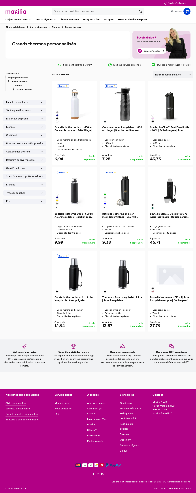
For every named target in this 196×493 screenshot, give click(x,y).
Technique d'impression (19, 110)
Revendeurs (93, 435)
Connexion (176, 11)
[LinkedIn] (102, 474)
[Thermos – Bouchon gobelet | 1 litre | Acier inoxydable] (122, 273)
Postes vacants (95, 441)
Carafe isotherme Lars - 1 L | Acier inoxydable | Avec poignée (74, 299)
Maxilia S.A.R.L (13, 73)
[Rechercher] (140, 11)
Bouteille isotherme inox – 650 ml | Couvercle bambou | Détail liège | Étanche (74, 129)
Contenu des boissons (18, 151)
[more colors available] (57, 207)
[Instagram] (98, 474)
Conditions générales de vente (130, 405)
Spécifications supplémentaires (23, 176)
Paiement (125, 434)
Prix (8, 201)
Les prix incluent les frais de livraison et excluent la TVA (138, 481)
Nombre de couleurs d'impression (24, 143)
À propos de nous (96, 403)
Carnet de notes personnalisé (22, 414)
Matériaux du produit (17, 118)
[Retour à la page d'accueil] (16, 11)
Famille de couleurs (17, 102)
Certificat (11, 135)
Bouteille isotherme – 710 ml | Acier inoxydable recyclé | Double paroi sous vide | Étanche (170, 299)
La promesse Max (97, 419)
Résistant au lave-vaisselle (20, 159)
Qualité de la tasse (16, 168)
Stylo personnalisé (16, 403)
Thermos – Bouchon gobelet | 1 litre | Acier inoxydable (122, 299)
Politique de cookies (126, 426)
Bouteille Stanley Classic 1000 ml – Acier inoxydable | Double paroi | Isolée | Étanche (170, 215)
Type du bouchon (15, 192)
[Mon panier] (186, 11)
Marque (10, 126)
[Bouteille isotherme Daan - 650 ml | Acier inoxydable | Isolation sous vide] (75, 190)
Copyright (125, 439)
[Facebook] (94, 474)
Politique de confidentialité (128, 416)
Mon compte (62, 403)
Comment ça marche (94, 411)
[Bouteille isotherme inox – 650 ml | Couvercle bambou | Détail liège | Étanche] (75, 103)
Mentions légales (129, 445)
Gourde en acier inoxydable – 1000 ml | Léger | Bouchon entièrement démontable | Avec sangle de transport (122, 129)
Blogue (124, 450)
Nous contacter (63, 408)
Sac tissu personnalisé (18, 408)
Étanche (10, 184)
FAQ (57, 414)
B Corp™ (92, 430)
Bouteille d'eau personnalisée (22, 419)
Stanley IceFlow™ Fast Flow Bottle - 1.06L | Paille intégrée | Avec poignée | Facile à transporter (169, 129)
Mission (91, 424)
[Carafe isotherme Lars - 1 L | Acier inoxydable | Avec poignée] (75, 273)
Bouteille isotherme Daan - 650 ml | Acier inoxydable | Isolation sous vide (74, 215)
